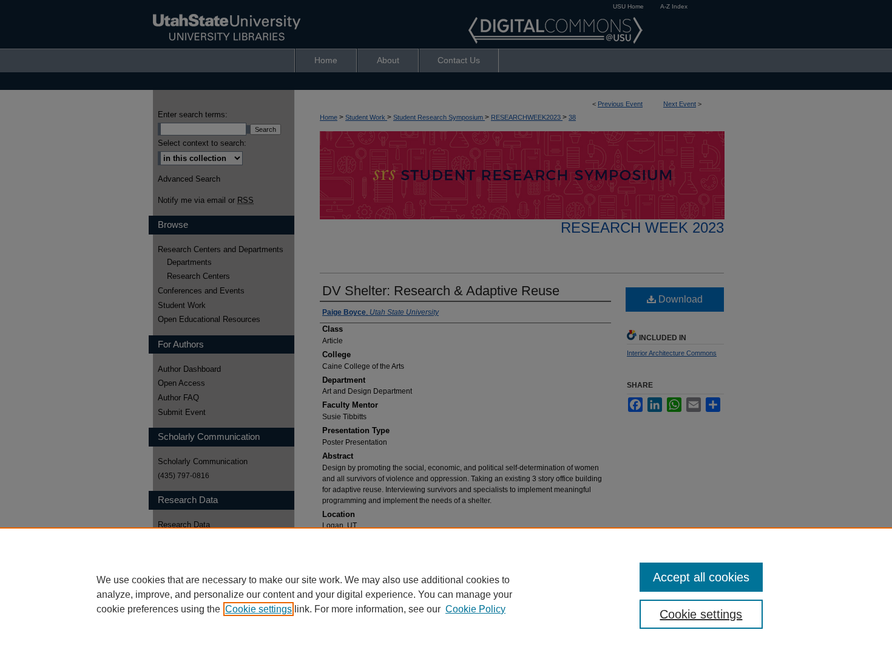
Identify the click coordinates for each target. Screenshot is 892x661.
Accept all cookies (701, 577)
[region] (446, 594)
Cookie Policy (475, 609)
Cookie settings (258, 609)
